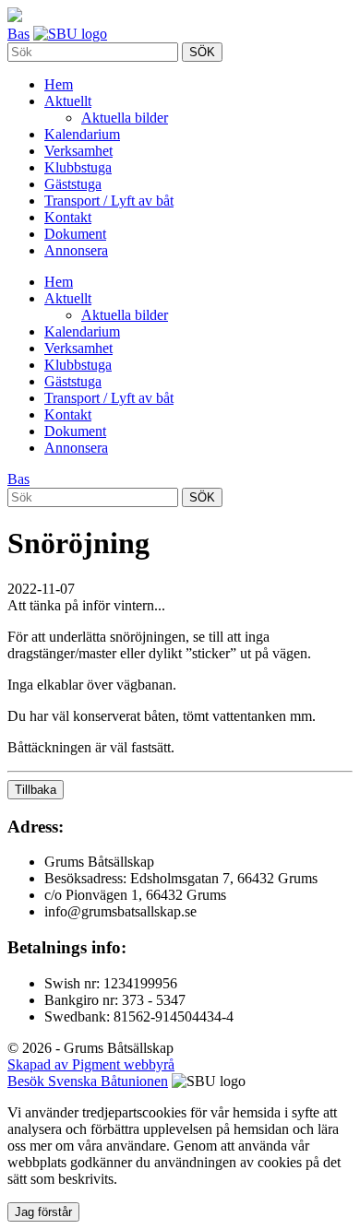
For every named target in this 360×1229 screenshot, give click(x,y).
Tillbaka (35, 790)
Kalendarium (82, 134)
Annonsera (76, 250)
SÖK (202, 52)
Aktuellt (67, 101)
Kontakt (67, 217)
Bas (18, 33)
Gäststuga (73, 184)
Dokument (75, 234)
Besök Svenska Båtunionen (87, 1081)
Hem (58, 84)
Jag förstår (43, 1212)
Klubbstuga (78, 167)
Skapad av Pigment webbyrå (90, 1064)
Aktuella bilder (124, 117)
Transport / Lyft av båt (109, 200)
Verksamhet (78, 151)
